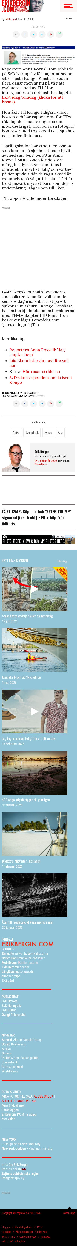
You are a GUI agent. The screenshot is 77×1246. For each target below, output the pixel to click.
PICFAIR (31, 1101)
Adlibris (8, 523)
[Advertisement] (38, 250)
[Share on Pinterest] (50, 34)
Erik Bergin (42, 452)
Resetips (6, 1231)
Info (13, 1236)
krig (60, 432)
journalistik (31, 432)
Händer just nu (20, 962)
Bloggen (6, 1227)
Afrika (16, 432)
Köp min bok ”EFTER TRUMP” (47, 511)
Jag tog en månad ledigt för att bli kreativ (29, 738)
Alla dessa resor (24, 1231)
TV (38, 1227)
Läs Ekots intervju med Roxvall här (39, 363)
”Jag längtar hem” (37, 352)
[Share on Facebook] (24, 34)
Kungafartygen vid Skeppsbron (21, 677)
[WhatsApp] (59, 34)
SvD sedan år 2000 (46, 461)
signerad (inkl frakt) (19, 517)
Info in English (17, 1241)
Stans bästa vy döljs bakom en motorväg (27, 615)
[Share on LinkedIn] (42, 34)
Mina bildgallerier (24, 1227)
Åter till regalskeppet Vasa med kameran (27, 922)
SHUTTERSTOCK (13, 1101)
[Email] (16, 34)
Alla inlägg (62, 561)
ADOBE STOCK (43, 1096)
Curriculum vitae (27, 1236)
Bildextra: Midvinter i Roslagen (21, 861)
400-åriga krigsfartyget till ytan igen (26, 799)
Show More (41, 464)
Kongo (48, 432)
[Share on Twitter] (33, 34)
